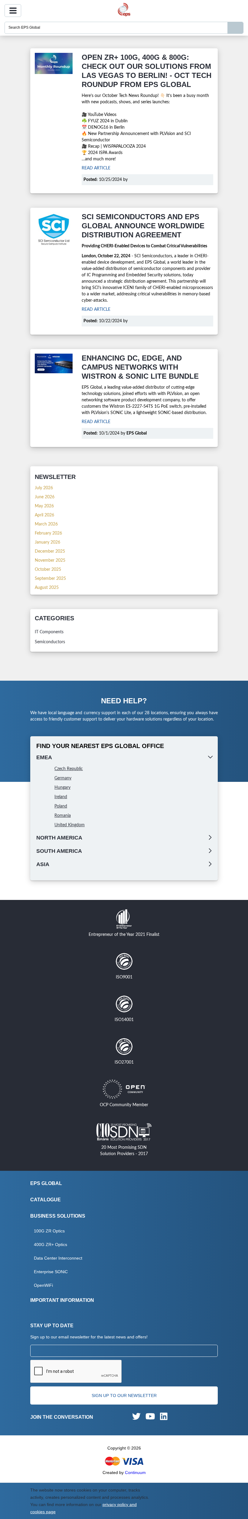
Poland (60, 806)
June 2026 (44, 497)
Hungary (62, 787)
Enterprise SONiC (51, 1271)
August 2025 (47, 588)
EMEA (44, 757)
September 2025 (50, 578)
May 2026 (44, 506)
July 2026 (44, 488)
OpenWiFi (43, 1285)
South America (59, 851)
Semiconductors (50, 642)
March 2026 (46, 524)
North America (59, 838)
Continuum (135, 1472)
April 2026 (44, 515)
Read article (96, 168)
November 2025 (50, 560)
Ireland (60, 797)
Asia (42, 864)
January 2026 (47, 542)
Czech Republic (68, 769)
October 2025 (48, 569)
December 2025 (50, 551)
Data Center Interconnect (58, 1258)
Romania (62, 816)
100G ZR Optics (49, 1230)
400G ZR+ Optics (50, 1244)
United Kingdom (69, 825)
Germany (62, 778)
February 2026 (48, 533)
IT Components (49, 632)
